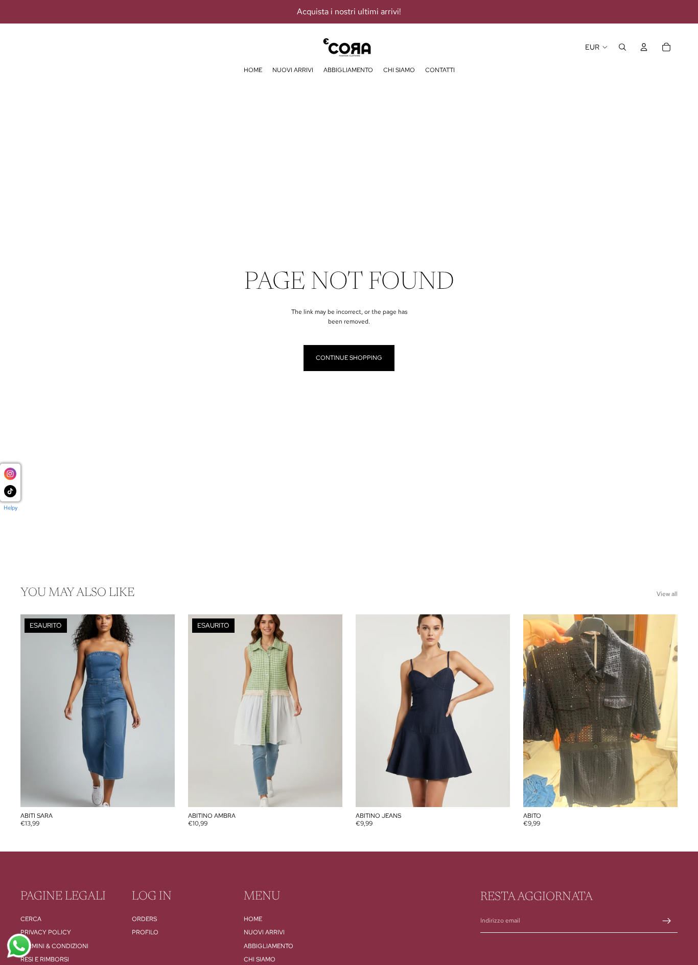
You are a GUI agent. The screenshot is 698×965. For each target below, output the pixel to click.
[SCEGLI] (662, 791)
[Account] (644, 47)
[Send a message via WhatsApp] (19, 946)
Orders (144, 919)
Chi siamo (259, 959)
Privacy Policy (45, 932)
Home (253, 919)
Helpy (10, 507)
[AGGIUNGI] (494, 791)
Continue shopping (349, 358)
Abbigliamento (268, 945)
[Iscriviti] (667, 921)
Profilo (145, 932)
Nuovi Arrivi (264, 932)
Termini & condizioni (54, 945)
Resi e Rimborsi (44, 959)
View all (667, 594)
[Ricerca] (622, 47)
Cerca (30, 919)
